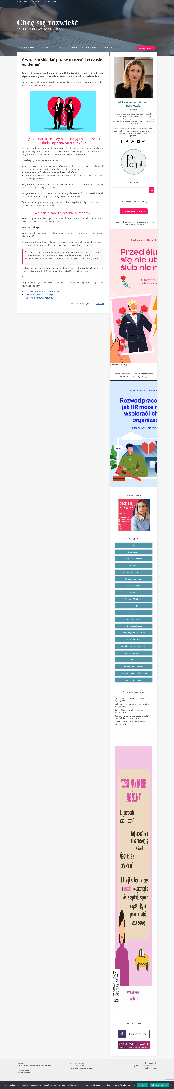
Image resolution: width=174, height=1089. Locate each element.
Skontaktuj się (145, 48)
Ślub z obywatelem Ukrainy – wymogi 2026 (130, 699)
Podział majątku (133, 585)
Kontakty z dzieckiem (134, 579)
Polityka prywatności (149, 1063)
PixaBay (100, 303)
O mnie (45, 48)
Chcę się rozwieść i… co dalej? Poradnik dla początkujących (132, 717)
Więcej (133, 135)
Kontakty (133, 565)
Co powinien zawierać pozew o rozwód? (43, 291)
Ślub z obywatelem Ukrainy (133, 633)
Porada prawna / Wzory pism (83, 48)
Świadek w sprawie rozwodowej (133, 646)
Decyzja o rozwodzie (133, 558)
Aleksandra (119, 704)
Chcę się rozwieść (47, 22)
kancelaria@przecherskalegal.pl (28, 1)
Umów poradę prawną (134, 211)
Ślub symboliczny (133, 619)
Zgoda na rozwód (133, 680)
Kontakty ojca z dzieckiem (134, 572)
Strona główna (28, 48)
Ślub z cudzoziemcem (133, 626)
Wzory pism (134, 659)
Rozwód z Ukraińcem (134, 599)
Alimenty (133, 545)
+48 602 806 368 (51, 1)
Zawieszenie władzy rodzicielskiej (133, 673)
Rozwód (133, 592)
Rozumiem (143, 1085)
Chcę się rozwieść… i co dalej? (39, 294)
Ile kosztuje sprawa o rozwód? (39, 297)
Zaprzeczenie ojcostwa (133, 666)
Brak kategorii (133, 552)
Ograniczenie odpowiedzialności (145, 1065)
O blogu (59, 48)
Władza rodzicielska (133, 653)
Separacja (133, 606)
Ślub (134, 612)
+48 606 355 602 (78, 1065)
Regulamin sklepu (150, 1068)
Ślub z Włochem (133, 639)
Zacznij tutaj (108, 48)
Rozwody (118, 716)
